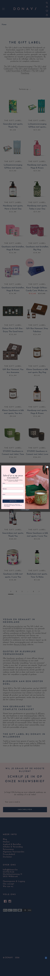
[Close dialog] (47, 467)
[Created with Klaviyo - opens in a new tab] (25, 510)
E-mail (4, 494)
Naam (4, 483)
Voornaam (5, 488)
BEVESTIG (13, 501)
